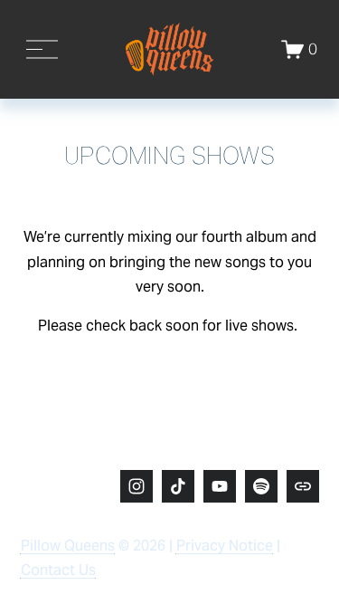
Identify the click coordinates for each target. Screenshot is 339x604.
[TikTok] (178, 486)
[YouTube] (219, 486)
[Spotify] (261, 486)
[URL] (303, 486)
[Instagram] (136, 486)
